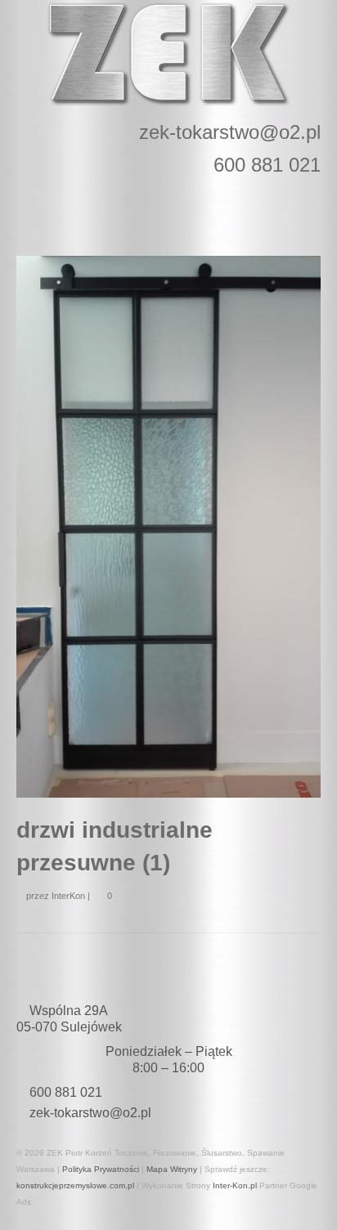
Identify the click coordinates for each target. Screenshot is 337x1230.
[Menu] (302, 210)
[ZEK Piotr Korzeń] (168, 54)
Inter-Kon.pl (235, 1185)
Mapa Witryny (171, 1169)
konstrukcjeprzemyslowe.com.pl (75, 1185)
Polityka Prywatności (100, 1169)
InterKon (68, 896)
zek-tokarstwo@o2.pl (90, 1113)
